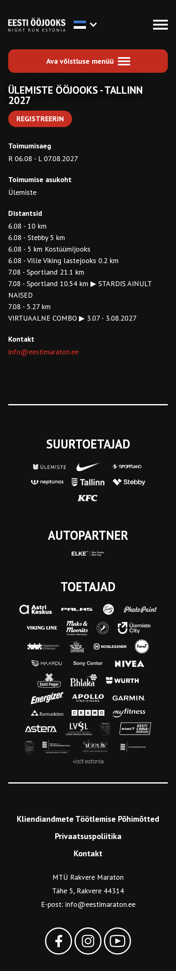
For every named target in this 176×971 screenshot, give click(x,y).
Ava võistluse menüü (80, 61)
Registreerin (40, 118)
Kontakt (88, 853)
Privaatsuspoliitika (88, 836)
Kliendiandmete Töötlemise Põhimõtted (88, 819)
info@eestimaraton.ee (43, 351)
